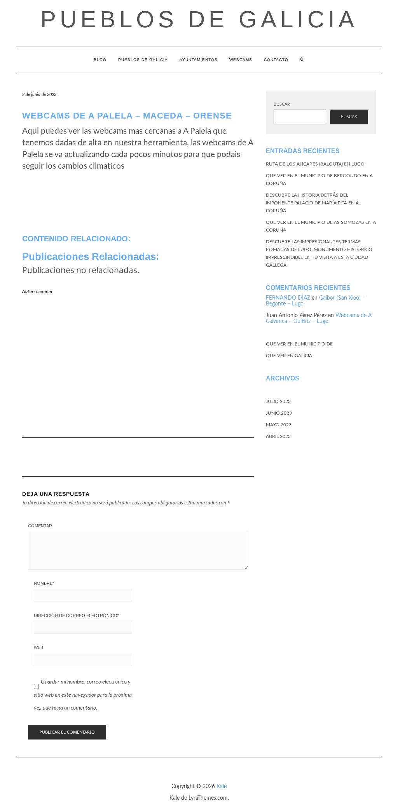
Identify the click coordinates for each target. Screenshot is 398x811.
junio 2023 (279, 413)
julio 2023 (278, 401)
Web (38, 647)
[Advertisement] (138, 369)
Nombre (44, 583)
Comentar (40, 525)
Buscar (282, 104)
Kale (221, 786)
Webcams (240, 60)
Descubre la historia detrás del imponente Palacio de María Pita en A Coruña (312, 203)
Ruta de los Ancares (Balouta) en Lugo (315, 164)
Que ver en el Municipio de (299, 344)
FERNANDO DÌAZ (288, 298)
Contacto (276, 60)
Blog (100, 60)
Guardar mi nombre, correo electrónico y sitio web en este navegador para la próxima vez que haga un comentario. (83, 695)
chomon (44, 292)
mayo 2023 (279, 424)
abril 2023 (278, 436)
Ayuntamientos (199, 60)
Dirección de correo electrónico (76, 615)
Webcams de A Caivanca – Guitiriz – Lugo (319, 318)
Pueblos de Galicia (199, 19)
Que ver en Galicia (289, 355)
